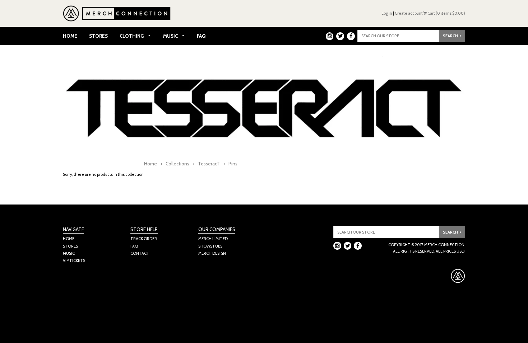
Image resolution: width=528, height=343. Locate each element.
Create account (409, 13)
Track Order (143, 238)
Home (70, 36)
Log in (386, 13)
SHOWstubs (210, 246)
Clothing (132, 36)
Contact (139, 253)
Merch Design (212, 253)
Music (171, 36)
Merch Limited (213, 238)
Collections (177, 163)
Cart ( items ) (446, 13)
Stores (98, 36)
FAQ (201, 36)
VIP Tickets (74, 260)
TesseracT (209, 163)
